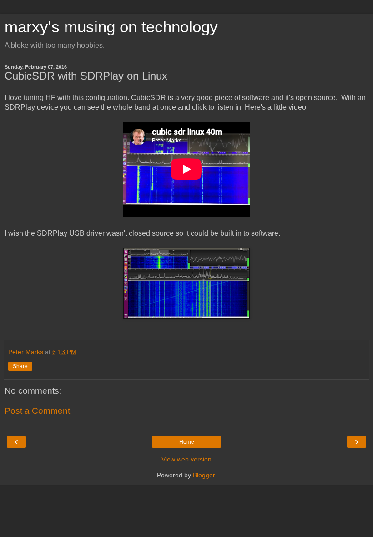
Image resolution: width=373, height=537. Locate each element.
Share (20, 366)
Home (186, 442)
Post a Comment (37, 410)
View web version (186, 459)
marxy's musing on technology (111, 26)
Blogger (204, 475)
